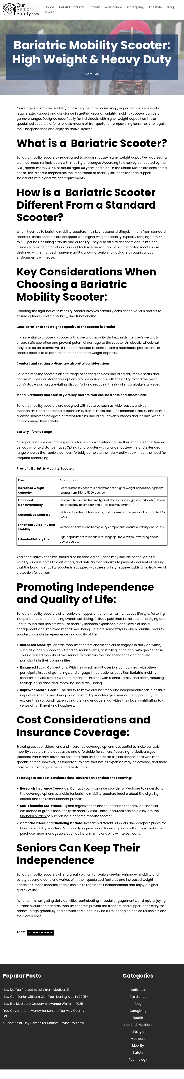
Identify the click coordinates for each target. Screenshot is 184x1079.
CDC (20, 168)
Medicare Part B (29, 757)
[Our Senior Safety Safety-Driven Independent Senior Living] (21, 9)
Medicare (138, 1039)
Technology (138, 1059)
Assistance (113, 7)
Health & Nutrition (138, 1025)
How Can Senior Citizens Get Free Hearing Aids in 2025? (45, 997)
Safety (95, 7)
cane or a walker (55, 880)
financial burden (33, 816)
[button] (56, 12)
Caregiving (135, 7)
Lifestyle (155, 7)
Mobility (138, 1045)
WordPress (40, 1074)
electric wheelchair (145, 342)
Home (49, 7)
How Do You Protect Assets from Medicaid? (36, 990)
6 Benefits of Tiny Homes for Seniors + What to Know (43, 1023)
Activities (138, 990)
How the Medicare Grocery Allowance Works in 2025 (43, 1004)
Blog (170, 7)
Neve (7, 1074)
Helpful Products (72, 7)
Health (138, 1018)
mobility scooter (40, 932)
